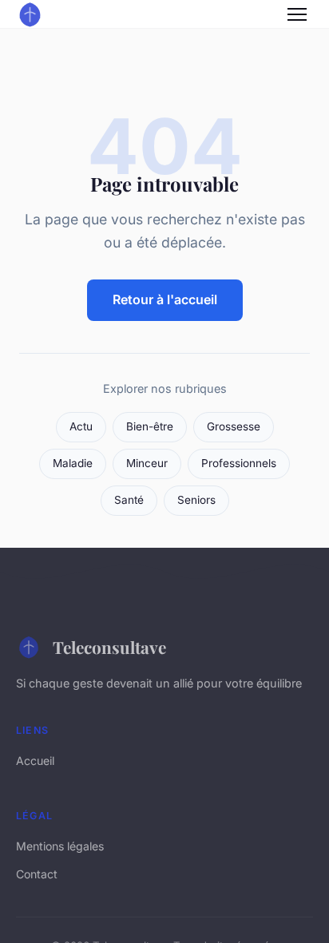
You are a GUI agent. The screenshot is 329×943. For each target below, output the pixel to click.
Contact (36, 874)
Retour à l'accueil (165, 299)
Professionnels (238, 463)
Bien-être (149, 426)
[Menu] (297, 14)
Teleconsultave (109, 647)
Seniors (196, 499)
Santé (129, 499)
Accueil (35, 760)
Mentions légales (60, 846)
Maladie (73, 463)
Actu (81, 426)
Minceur (147, 463)
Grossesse (233, 426)
